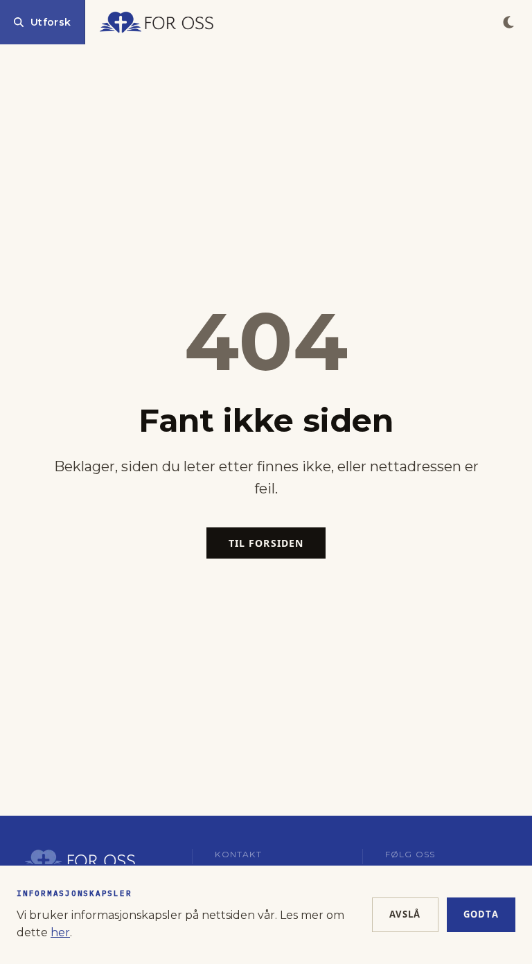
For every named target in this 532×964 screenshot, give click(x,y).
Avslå (405, 914)
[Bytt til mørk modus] (508, 22)
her (60, 932)
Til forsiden (266, 543)
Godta (481, 914)
